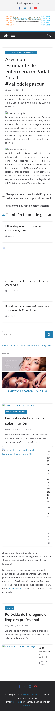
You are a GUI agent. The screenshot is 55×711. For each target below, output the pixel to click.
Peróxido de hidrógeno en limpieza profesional (27, 617)
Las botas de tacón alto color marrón (24, 421)
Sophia (26, 625)
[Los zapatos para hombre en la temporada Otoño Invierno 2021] (23, 497)
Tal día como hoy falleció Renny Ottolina (26, 205)
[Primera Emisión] (5, 35)
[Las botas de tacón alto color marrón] (27, 405)
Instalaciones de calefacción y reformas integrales (26, 345)
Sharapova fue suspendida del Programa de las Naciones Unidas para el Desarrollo (29, 196)
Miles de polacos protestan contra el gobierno (23, 228)
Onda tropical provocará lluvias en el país (26, 283)
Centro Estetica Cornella (27, 391)
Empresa (9, 608)
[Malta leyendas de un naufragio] (19, 656)
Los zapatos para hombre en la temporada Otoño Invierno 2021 (48, 485)
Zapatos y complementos (16, 412)
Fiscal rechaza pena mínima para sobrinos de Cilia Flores (27, 308)
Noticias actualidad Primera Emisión (20, 52)
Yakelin (28, 429)
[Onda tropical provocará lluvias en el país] (27, 249)
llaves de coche (16, 588)
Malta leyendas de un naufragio (44, 652)
